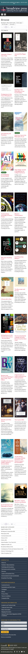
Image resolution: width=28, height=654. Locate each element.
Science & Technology (6, 551)
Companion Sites (5, 598)
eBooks (3, 591)
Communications (5, 535)
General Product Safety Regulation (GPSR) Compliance (11, 614)
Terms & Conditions (6, 596)
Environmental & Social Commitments (10, 575)
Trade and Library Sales (6, 607)
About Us (3, 562)
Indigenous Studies (5, 544)
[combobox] (19, 23)
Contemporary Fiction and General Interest (11, 549)
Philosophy (3, 533)
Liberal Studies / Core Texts (7, 542)
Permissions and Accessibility (8, 569)
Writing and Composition (7, 531)
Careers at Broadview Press (7, 573)
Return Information (5, 609)
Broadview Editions (5, 546)
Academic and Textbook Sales (8, 605)
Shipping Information (6, 611)
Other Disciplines (5, 553)
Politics (3, 540)
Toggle (26, 529)
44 (11, 27)
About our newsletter (6, 637)
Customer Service (5, 585)
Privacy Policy (4, 593)
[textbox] (12, 24)
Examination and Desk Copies (8, 587)
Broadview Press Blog (6, 578)
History (3, 538)
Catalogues (4, 589)
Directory (3, 571)
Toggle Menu (2, 14)
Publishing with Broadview (7, 567)
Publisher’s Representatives (7, 564)
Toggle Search (5, 14)
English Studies (4, 529)
